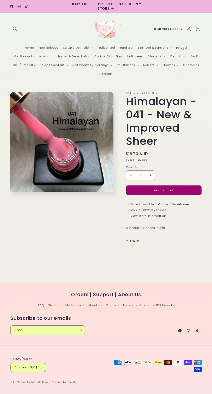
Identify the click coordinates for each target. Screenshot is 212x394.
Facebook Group (136, 305)
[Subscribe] (80, 330)
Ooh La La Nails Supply (36, 382)
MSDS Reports (163, 305)
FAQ (41, 305)
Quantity (132, 167)
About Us (95, 305)
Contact (112, 305)
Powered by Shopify (64, 382)
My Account (74, 305)
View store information (148, 216)
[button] (14, 29)
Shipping (54, 305)
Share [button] (134, 241)
